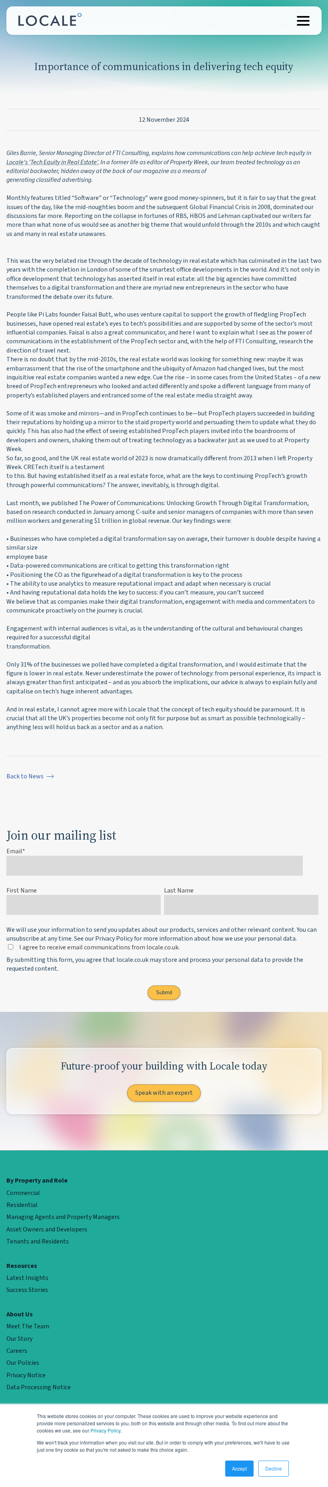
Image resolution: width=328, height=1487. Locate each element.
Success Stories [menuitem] (27, 1290)
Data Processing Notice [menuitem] (38, 1387)
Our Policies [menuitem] (22, 1362)
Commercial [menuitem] (23, 1193)
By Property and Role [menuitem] (37, 1180)
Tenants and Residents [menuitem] (37, 1241)
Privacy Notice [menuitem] (26, 1375)
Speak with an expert (164, 1092)
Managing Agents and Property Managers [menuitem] (63, 1217)
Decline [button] (273, 1468)
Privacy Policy (105, 1430)
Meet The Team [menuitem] (27, 1326)
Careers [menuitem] (16, 1350)
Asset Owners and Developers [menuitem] (46, 1229)
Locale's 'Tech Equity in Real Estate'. (52, 162)
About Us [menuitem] (19, 1314)
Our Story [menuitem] (19, 1338)
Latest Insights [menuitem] (27, 1277)
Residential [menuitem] (22, 1205)
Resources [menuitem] (21, 1265)
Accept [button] (239, 1468)
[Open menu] (303, 20)
